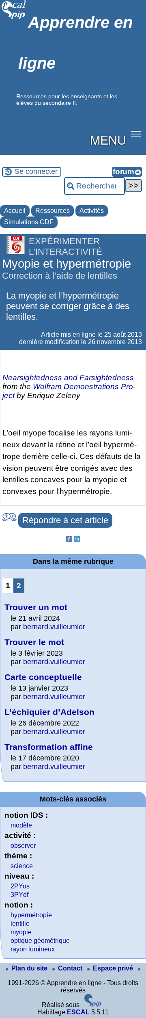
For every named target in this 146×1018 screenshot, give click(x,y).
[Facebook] (69, 540)
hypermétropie (31, 915)
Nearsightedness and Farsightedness (68, 377)
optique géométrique (40, 940)
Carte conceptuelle (43, 677)
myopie (21, 932)
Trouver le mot (34, 642)
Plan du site (30, 968)
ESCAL (78, 1012)
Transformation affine (48, 747)
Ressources (52, 210)
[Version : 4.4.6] (93, 1004)
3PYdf (19, 894)
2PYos (20, 886)
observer (23, 845)
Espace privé (114, 968)
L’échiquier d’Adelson (49, 712)
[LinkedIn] (77, 540)
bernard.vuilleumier (54, 627)
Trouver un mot (35, 607)
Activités (91, 210)
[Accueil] (14, 18)
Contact (71, 968)
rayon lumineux (33, 949)
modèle (21, 825)
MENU (108, 139)
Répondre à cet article (65, 520)
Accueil (15, 210)
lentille (20, 923)
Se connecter (36, 171)
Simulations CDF (29, 222)
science (22, 865)
